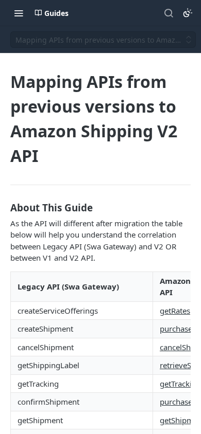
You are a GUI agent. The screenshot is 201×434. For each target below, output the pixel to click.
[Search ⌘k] (168, 13)
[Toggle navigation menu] (18, 13)
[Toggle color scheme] (187, 13)
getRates (175, 310)
